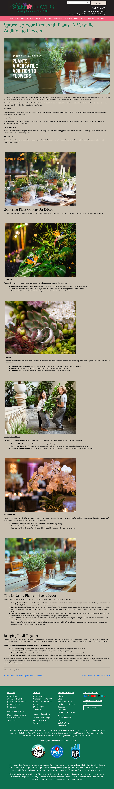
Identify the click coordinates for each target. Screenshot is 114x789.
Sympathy (68, 18)
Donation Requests (66, 712)
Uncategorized (14, 670)
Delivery (61, 715)
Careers (61, 707)
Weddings (100, 18)
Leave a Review (64, 717)
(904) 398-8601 (98, 8)
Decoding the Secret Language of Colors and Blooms (24, 676)
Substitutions (64, 723)
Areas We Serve (65, 701)
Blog (60, 699)
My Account (63, 725)
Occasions (58, 18)
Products (48, 18)
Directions (11, 707)
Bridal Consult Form (66, 704)
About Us (62, 696)
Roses (76, 18)
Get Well (39, 18)
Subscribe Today (92, 708)
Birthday (30, 18)
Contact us (62, 709)
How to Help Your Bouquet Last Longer (95, 676)
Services (91, 18)
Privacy (61, 720)
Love (22, 18)
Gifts (83, 18)
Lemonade (14, 18)
